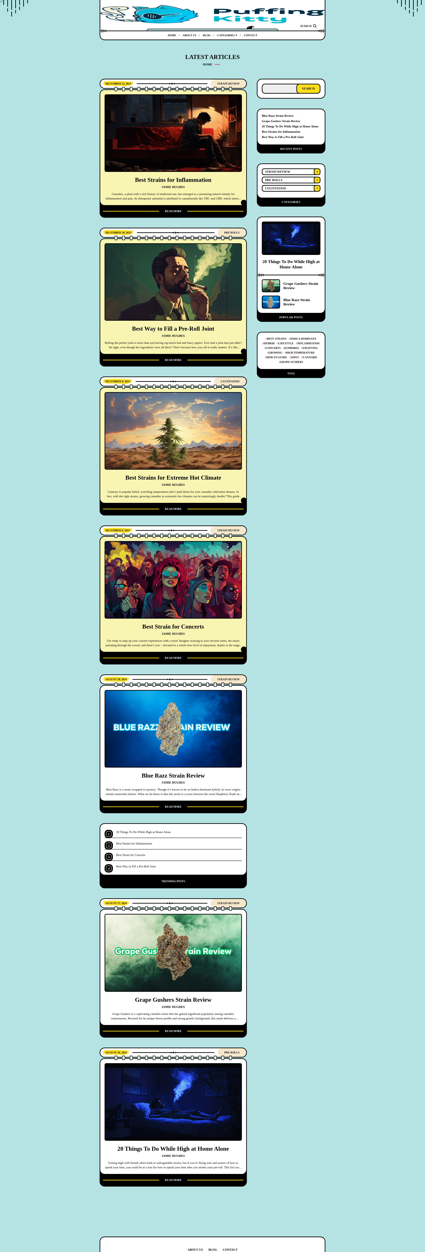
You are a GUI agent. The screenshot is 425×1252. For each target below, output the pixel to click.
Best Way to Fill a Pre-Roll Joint (283, 137)
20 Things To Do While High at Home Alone (290, 126)
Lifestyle (286, 343)
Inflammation (309, 343)
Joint (295, 357)
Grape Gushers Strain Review (281, 121)
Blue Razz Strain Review (278, 115)
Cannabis (310, 357)
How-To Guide (276, 357)
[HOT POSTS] (250, 27)
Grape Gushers (291, 362)
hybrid (269, 343)
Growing (275, 352)
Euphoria (292, 348)
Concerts (273, 348)
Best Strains (277, 338)
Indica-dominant (303, 338)
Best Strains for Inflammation (281, 131)
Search (308, 88)
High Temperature (300, 352)
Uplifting (310, 348)
